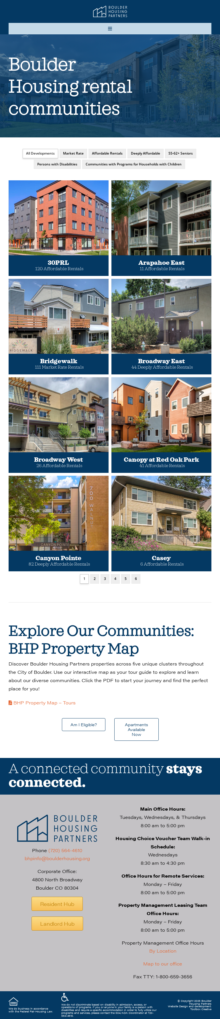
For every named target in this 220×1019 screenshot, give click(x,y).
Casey (161, 558)
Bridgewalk (58, 361)
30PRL (58, 263)
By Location (162, 950)
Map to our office (162, 963)
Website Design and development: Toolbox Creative (189, 1007)
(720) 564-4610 (65, 850)
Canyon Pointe (58, 558)
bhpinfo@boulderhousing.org (57, 858)
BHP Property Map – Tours (44, 702)
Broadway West (58, 460)
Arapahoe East (161, 263)
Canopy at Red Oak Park (161, 460)
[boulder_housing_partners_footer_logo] (57, 816)
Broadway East (161, 361)
